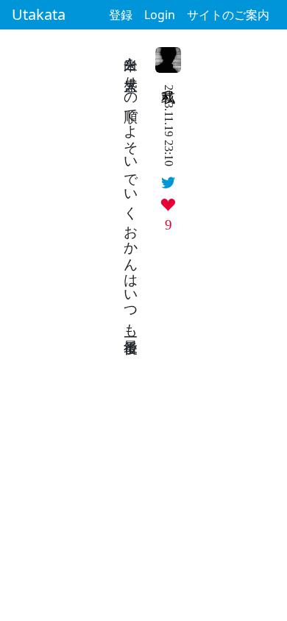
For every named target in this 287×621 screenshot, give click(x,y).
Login (159, 15)
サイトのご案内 (228, 15)
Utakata (38, 14)
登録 (120, 15)
